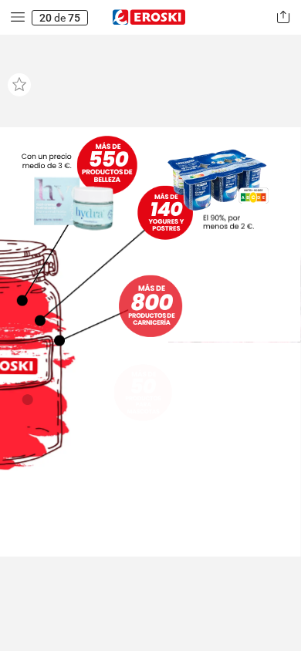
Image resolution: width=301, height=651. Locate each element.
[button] (18, 17)
